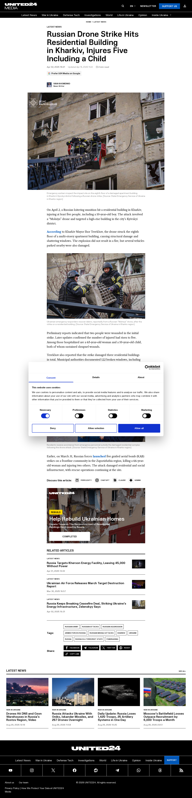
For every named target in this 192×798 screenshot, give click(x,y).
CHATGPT (105, 480)
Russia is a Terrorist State (89, 639)
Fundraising (112, 639)
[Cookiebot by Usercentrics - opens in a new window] (147, 367)
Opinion (142, 15)
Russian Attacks (90, 626)
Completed (69, 536)
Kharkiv (121, 633)
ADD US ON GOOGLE (147, 786)
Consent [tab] (51, 377)
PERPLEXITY (86, 480)
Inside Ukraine (160, 15)
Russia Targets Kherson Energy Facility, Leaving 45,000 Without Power (86, 564)
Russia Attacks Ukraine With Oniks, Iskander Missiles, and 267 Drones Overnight (72, 716)
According (54, 231)
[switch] (79, 415)
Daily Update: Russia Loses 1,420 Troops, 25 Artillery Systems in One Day (117, 716)
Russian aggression (112, 626)
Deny (53, 428)
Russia (68, 639)
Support (172, 760)
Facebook (75, 647)
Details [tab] (96, 377)
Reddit (127, 647)
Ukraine (132, 633)
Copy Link (74, 654)
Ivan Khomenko (61, 83)
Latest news (99, 22)
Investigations (92, 15)
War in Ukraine (50, 15)
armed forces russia (75, 633)
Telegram (93, 647)
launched (99, 456)
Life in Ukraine (125, 15)
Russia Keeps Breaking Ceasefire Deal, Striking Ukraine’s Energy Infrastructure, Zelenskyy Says (86, 605)
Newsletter (148, 6)
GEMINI (138, 480)
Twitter (111, 647)
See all (182, 671)
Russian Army (71, 626)
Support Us (169, 6)
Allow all (139, 428)
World (109, 15)
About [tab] (141, 377)
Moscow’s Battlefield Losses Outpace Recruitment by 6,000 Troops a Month (164, 716)
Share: (51, 650)
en (131, 6)
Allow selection (96, 428)
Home (88, 22)
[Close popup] (188, 779)
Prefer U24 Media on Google (65, 73)
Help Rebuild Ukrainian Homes (86, 518)
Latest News (29, 15)
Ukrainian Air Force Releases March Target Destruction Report (85, 584)
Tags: (50, 632)
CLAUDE (122, 480)
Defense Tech (71, 15)
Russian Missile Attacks (102, 633)
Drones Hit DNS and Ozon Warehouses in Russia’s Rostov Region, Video (24, 716)
